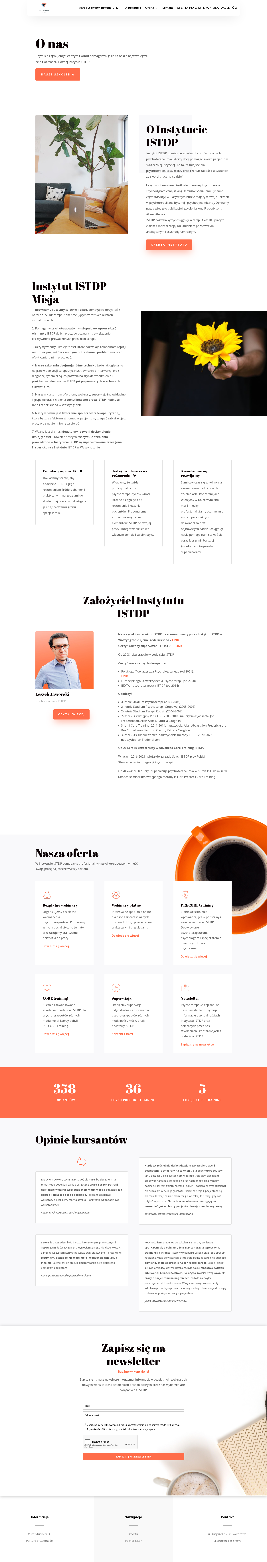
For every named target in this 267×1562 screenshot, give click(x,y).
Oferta (149, 7)
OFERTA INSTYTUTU (169, 244)
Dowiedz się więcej (56, 946)
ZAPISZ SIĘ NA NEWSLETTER (133, 1456)
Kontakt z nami (122, 1034)
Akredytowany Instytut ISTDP (99, 7)
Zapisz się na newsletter (198, 1044)
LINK (175, 640)
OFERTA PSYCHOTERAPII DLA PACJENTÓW (207, 7)
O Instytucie (132, 7)
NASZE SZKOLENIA (57, 74)
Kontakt (167, 7)
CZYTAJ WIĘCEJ (71, 714)
